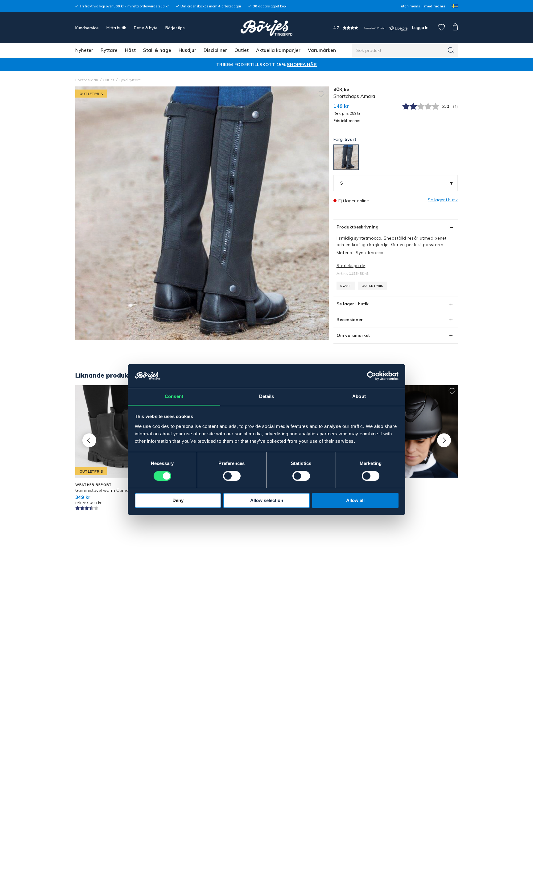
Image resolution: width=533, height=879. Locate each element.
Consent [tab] (174, 396)
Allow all (355, 500)
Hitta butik (116, 27)
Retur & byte (146, 27)
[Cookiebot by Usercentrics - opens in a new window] (372, 375)
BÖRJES (341, 89)
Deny (178, 500)
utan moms (410, 6)
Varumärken (322, 50)
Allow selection (266, 500)
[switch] (232, 476)
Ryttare (109, 50)
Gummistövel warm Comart (103, 490)
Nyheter (84, 50)
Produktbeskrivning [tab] (357, 227)
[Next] (444, 440)
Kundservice (87, 27)
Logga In (420, 27)
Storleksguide (351, 265)
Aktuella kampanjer (278, 50)
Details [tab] (266, 396)
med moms (434, 6)
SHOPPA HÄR (302, 64)
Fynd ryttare (130, 79)
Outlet (241, 50)
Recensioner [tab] (350, 319)
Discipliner (215, 50)
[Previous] (89, 440)
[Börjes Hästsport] (266, 28)
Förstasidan (86, 79)
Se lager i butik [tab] (353, 304)
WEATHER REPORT (93, 485)
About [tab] (359, 396)
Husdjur (187, 50)
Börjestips (175, 27)
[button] (370, 28)
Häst (130, 50)
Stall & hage (157, 50)
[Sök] (451, 50)
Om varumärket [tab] (353, 335)
